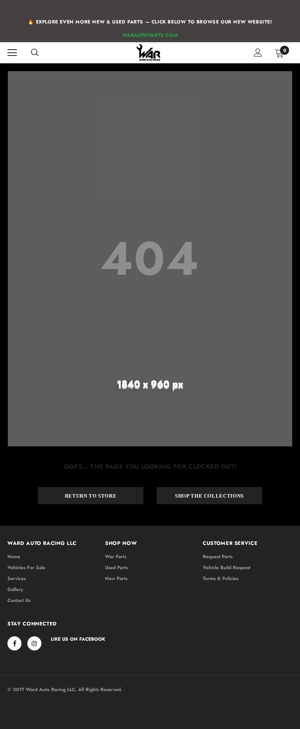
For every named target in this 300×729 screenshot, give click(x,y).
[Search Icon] (35, 53)
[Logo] (149, 52)
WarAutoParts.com (150, 35)
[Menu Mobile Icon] (12, 52)
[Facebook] (14, 643)
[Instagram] (34, 643)
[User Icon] (258, 52)
